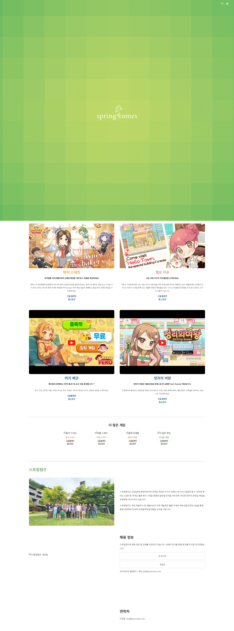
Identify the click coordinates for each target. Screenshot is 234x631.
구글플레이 (71, 395)
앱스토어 (71, 299)
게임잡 (162, 564)
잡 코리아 (162, 556)
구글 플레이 (71, 296)
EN (222, 3)
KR (227, 3)
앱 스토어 (162, 299)
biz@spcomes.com (135, 618)
